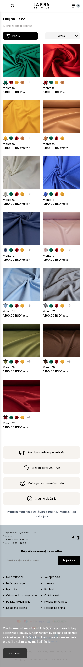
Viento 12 (9, 255)
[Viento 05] (11, 82)
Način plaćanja (15, 583)
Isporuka (11, 589)
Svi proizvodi (14, 577)
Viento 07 (9, 143)
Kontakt (49, 589)
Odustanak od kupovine (21, 595)
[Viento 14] (5, 305)
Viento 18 (9, 367)
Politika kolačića (54, 607)
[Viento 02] (5, 82)
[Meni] (5, 5)
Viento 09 (9, 199)
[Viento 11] (45, 194)
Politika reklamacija (18, 601)
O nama (49, 583)
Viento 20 (9, 423)
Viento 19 (49, 367)
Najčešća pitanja (16, 607)
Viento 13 (49, 255)
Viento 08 (49, 143)
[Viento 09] (5, 194)
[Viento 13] (45, 250)
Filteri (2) (16, 36)
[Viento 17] (45, 305)
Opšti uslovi (51, 595)
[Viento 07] (16, 82)
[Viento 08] (22, 82)
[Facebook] (73, 538)
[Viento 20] (5, 417)
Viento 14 (9, 311)
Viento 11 (48, 199)
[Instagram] (78, 538)
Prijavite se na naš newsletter (41, 551)
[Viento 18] (5, 361)
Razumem (15, 653)
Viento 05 (49, 88)
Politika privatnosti (55, 601)
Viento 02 (9, 88)
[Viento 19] (45, 361)
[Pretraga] (12, 6)
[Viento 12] (5, 250)
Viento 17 (49, 311)
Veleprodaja (52, 577)
